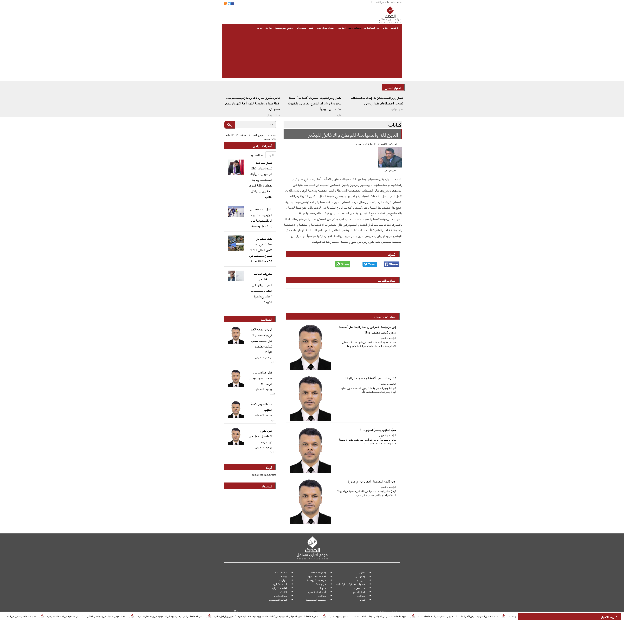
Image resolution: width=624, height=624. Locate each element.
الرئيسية (394, 27)
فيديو (362, 599)
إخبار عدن (341, 27)
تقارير (385, 27)
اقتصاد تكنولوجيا (278, 587)
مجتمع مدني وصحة (284, 27)
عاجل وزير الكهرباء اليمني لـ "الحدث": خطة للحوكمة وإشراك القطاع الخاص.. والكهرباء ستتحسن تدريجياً (315, 103)
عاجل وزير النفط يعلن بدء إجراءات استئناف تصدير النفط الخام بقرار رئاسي (377, 100)
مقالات (361, 595)
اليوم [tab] (271, 154)
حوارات (269, 27)
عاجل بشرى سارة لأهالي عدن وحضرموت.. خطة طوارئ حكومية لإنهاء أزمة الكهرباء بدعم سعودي (252, 103)
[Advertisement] (304, 55)
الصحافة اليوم (279, 583)
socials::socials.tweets (264, 474)
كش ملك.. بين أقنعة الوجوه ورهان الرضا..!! (368, 378)
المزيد (260, 27)
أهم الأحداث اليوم (325, 27)
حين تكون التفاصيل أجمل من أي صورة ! (371, 481)
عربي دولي (301, 27)
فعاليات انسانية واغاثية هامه (351, 583)
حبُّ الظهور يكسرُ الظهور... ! (378, 429)
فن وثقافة (321, 583)
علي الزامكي (390, 170)
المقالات (266, 319)
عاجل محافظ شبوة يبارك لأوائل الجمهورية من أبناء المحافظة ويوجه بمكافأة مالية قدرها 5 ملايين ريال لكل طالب (302, 616)
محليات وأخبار (355, 27)
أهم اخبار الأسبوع (317, 591)
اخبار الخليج (359, 591)
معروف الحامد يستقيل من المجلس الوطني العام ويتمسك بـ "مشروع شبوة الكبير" (404, 616)
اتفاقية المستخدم (278, 599)
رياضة (311, 27)
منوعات (322, 587)
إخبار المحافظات (372, 27)
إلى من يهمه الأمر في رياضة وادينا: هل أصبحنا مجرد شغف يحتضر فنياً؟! (367, 329)
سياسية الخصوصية (316, 599)
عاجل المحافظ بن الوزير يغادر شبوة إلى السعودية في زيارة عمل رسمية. (206, 616)
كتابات (283, 591)
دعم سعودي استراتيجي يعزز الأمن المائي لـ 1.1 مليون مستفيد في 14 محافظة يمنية (493, 616)
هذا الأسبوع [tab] (257, 154)
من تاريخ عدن (358, 587)
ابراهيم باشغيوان (387, 337)
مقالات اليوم (280, 595)
